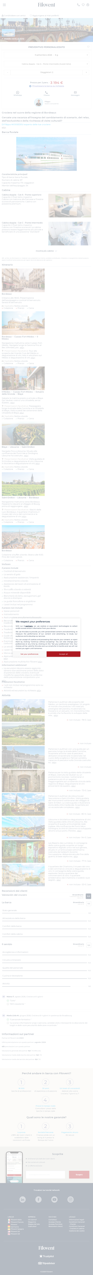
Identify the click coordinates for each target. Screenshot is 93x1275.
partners (29, 626)
